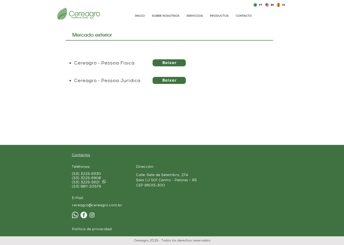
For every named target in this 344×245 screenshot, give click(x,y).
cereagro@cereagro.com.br (97, 205)
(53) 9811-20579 (86, 186)
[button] (194, 15)
